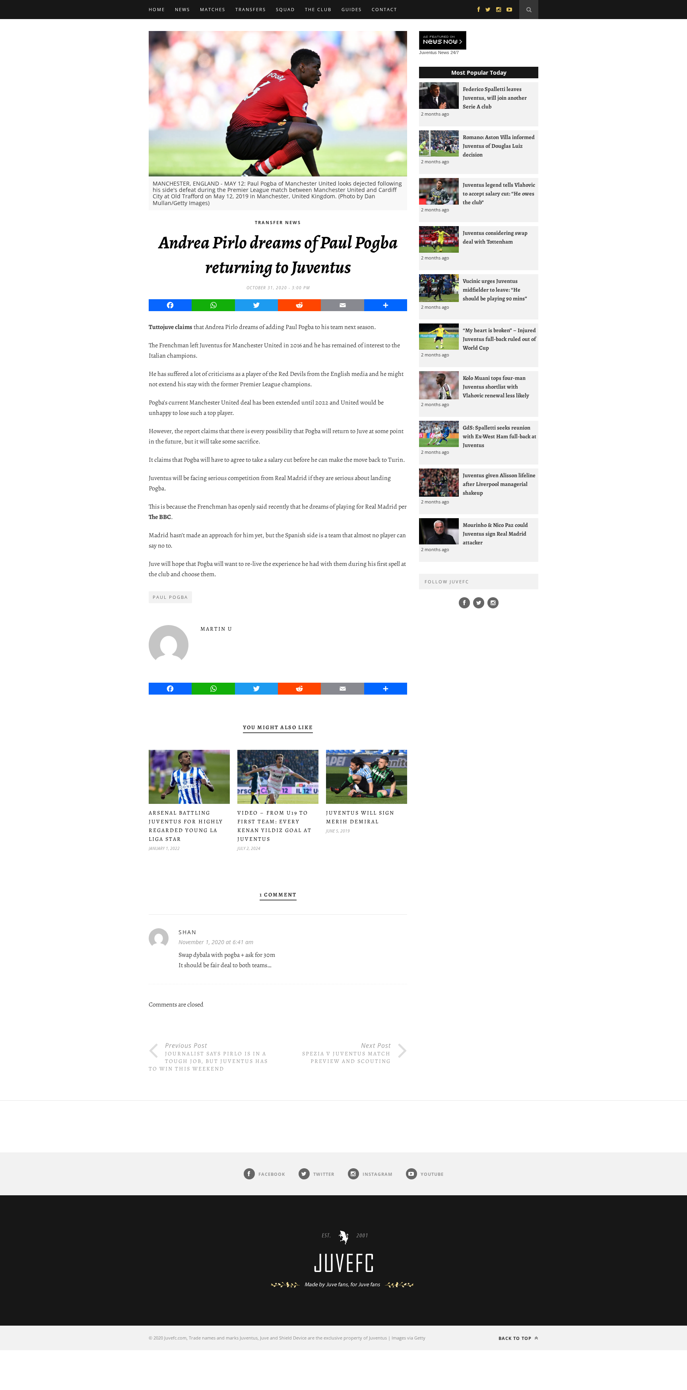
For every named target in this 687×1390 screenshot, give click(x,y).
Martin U (216, 629)
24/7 (454, 52)
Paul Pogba (170, 597)
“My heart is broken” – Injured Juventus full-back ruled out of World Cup (499, 339)
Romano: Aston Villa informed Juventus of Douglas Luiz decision (499, 146)
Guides (352, 9)
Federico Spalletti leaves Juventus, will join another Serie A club (495, 97)
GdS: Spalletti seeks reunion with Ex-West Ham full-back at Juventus (499, 436)
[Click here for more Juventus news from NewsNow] (442, 40)
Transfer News (278, 222)
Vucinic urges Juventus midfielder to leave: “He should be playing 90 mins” (495, 289)
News (182, 9)
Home (157, 9)
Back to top (516, 1338)
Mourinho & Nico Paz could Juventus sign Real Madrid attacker (495, 533)
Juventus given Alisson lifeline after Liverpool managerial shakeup (499, 484)
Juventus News (434, 52)
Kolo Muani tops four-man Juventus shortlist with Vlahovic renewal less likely (496, 386)
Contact (384, 9)
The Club (318, 9)
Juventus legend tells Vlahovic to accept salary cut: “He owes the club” (499, 193)
